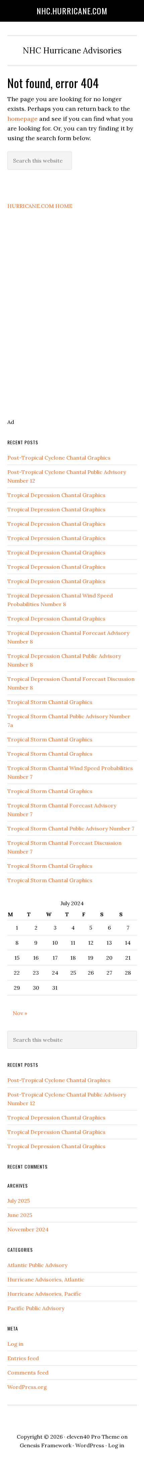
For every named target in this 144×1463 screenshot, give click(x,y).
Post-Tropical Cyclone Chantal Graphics (59, 457)
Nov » (20, 1013)
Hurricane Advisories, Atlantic (45, 1279)
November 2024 (28, 1229)
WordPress (89, 1445)
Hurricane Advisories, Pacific (44, 1293)
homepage (22, 119)
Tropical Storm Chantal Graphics (49, 702)
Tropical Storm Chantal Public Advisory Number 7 (70, 828)
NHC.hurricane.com (72, 11)
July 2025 (18, 1200)
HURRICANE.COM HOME (39, 206)
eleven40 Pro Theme (93, 1436)
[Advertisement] (65, 324)
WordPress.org (27, 1387)
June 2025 (19, 1215)
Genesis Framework (45, 1445)
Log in (15, 1343)
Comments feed (28, 1372)
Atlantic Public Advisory (37, 1265)
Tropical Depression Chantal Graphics (56, 495)
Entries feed (23, 1358)
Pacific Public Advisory (35, 1308)
